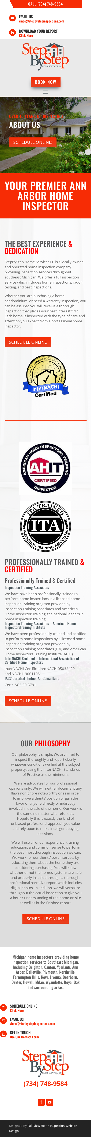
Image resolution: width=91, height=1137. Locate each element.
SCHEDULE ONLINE (28, 342)
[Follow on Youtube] (49, 1102)
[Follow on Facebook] (41, 1102)
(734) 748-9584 (45, 1083)
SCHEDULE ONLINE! (32, 142)
